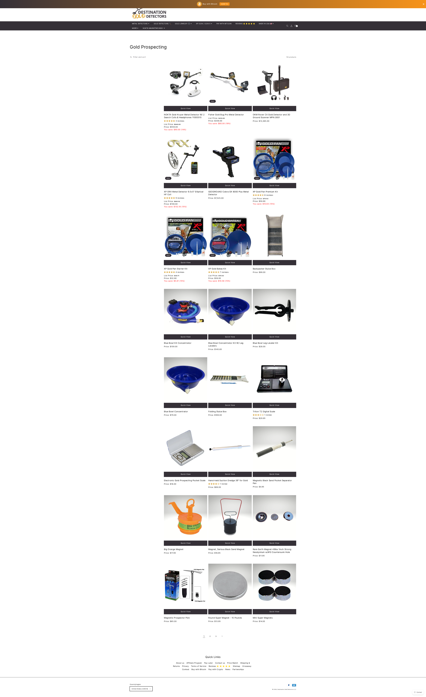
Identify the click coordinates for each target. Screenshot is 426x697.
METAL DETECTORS (140, 24)
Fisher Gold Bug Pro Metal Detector (226, 114)
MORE (134, 28)
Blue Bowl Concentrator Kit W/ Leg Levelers (225, 344)
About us (180, 663)
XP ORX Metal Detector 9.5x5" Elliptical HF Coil (183, 193)
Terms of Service (199, 666)
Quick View (186, 108)
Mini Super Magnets (263, 618)
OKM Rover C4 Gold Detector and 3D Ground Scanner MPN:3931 (271, 116)
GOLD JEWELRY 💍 (182, 24)
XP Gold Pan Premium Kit (265, 192)
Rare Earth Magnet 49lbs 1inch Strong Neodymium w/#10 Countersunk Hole (272, 550)
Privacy (185, 666)
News (228, 669)
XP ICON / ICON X (203, 24)
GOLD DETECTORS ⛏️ (162, 24)
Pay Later (208, 663)
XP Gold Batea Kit (217, 269)
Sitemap (237, 666)
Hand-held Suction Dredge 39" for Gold (228, 480)
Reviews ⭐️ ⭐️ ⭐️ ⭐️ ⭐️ (220, 666)
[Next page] (222, 636)
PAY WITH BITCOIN (224, 24)
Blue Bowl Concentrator (176, 411)
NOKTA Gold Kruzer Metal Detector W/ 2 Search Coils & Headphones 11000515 (184, 116)
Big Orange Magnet (173, 549)
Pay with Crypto (216, 669)
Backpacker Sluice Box (264, 269)
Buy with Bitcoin (199, 669)
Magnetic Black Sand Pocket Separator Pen (272, 481)
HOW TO (224, 4)
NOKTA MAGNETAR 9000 (153, 28)
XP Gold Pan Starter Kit (175, 269)
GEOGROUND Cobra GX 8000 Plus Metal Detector (228, 193)
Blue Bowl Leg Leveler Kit (265, 343)
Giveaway (246, 666)
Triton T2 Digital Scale (264, 411)
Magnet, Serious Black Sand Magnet (226, 549)
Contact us (220, 663)
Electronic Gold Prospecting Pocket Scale (184, 480)
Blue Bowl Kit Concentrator (177, 343)
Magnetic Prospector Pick (177, 618)
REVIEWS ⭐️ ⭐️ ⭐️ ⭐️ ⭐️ (245, 24)
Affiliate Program (194, 663)
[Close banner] (423, 4)
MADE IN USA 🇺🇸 (265, 24)
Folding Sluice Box (217, 411)
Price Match (233, 663)
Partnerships (238, 669)
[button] (287, 26)
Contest (186, 669)
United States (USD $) (140, 689)
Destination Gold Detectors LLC (286, 689)
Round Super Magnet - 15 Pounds (225, 618)
